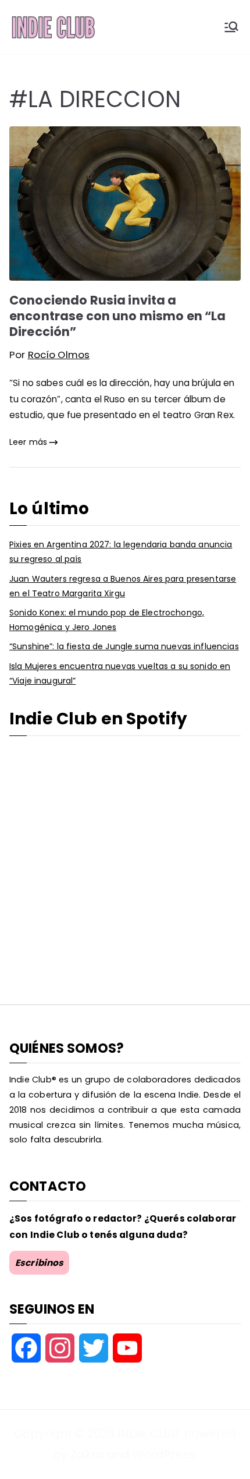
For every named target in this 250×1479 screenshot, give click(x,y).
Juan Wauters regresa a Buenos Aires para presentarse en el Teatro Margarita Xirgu (122, 586)
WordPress (164, 1454)
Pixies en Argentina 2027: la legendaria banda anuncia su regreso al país (120, 552)
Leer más (28, 442)
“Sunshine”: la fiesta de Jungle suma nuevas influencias (124, 646)
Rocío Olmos (59, 355)
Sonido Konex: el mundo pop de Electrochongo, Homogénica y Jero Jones (106, 620)
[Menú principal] (231, 27)
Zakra (86, 1454)
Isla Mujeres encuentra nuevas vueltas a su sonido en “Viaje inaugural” (119, 673)
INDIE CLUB (147, 1433)
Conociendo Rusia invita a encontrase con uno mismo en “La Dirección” (117, 316)
